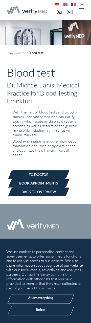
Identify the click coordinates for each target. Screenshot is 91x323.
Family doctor (16, 53)
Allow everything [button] (40, 298)
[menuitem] (55, 4)
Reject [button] (41, 310)
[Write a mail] (71, 12)
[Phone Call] (59, 12)
